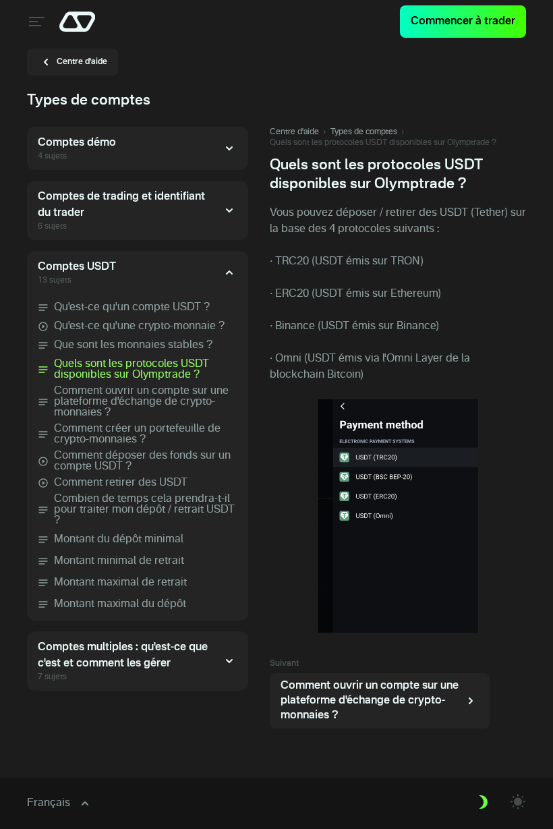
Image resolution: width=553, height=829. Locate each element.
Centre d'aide (294, 132)
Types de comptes (363, 132)
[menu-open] (35, 21)
